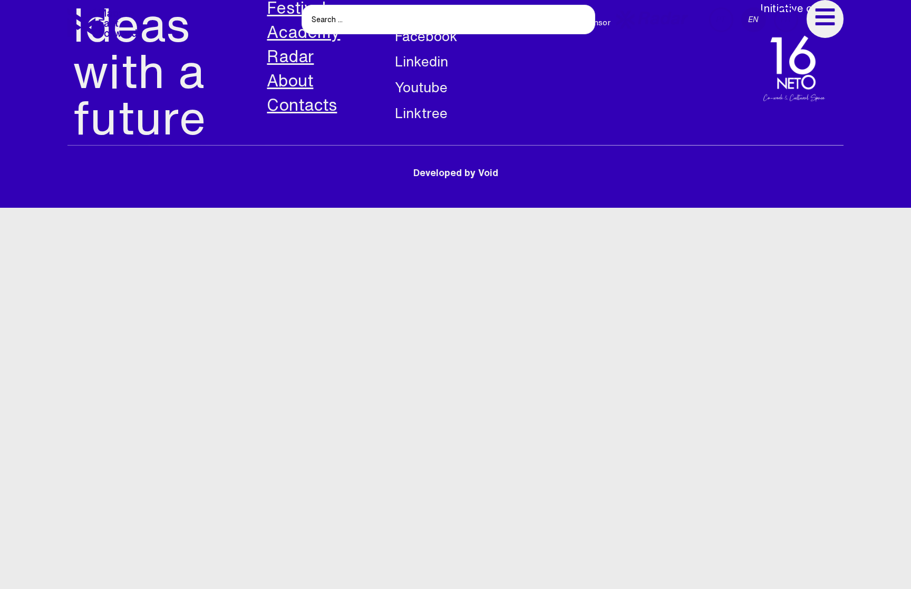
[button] (652, 20)
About (290, 80)
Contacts (302, 104)
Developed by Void (455, 172)
